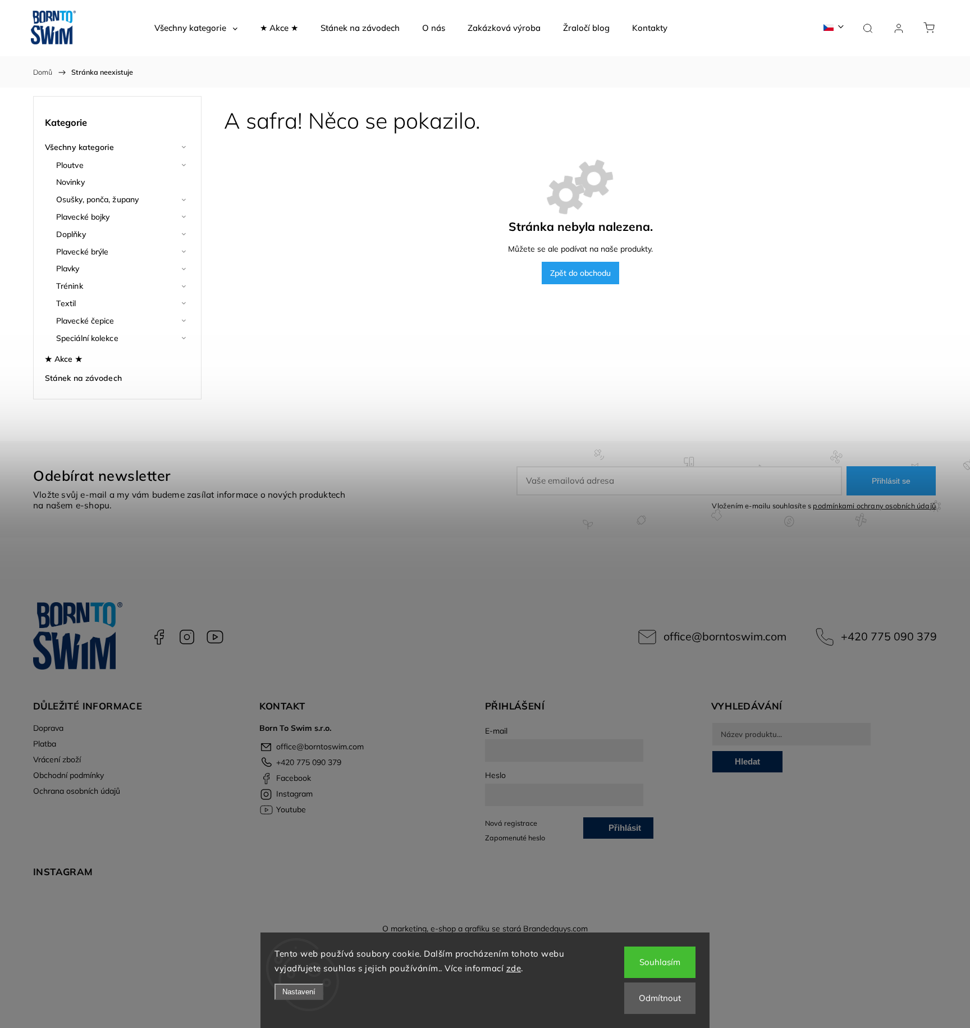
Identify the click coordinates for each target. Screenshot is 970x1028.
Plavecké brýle (82, 252)
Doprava (48, 728)
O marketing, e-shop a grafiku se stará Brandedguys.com (485, 929)
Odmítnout (660, 998)
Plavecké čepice (85, 321)
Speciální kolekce (87, 338)
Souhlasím (659, 962)
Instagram (187, 637)
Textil (66, 303)
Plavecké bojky (82, 217)
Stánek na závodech (83, 378)
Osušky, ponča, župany (97, 199)
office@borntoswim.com (725, 636)
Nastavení (298, 992)
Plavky (68, 268)
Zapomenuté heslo (515, 837)
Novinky (70, 182)
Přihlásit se (891, 480)
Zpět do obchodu (580, 273)
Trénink (69, 286)
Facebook (158, 637)
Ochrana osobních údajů (76, 791)
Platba (44, 744)
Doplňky (71, 234)
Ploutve (70, 165)
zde (513, 968)
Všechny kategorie (79, 147)
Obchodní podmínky (68, 775)
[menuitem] (195, 28)
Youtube (215, 637)
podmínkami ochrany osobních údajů (874, 505)
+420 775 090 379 (889, 636)
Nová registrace (511, 822)
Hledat (747, 761)
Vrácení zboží (57, 759)
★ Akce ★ (64, 359)
